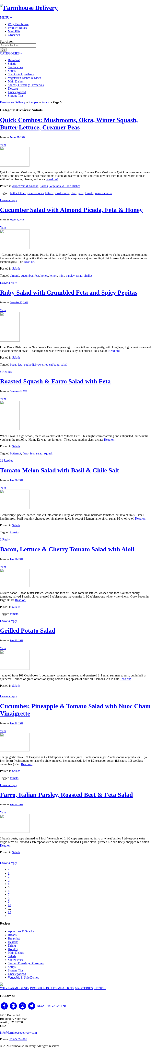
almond (14, 275)
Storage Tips (15, 95)
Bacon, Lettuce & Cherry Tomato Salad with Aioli (67, 549)
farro (26, 453)
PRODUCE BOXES (43, 988)
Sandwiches (15, 67)
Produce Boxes (17, 27)
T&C (64, 1005)
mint (61, 275)
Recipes (33, 102)
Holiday (13, 949)
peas (80, 193)
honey (44, 275)
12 (9, 912)
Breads (12, 935)
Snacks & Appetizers (21, 74)
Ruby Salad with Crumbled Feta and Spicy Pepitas (68, 292)
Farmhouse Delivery (12, 102)
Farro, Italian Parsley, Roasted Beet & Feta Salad (66, 794)
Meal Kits (14, 31)
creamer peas (36, 193)
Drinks (12, 945)
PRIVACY (53, 1005)
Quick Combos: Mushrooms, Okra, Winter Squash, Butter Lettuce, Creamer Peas (69, 123)
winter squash (103, 193)
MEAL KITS (65, 988)
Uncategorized (17, 92)
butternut (15, 453)
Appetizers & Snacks (25, 186)
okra (73, 193)
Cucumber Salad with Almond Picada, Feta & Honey (71, 209)
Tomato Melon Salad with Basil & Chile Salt (59, 470)
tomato (89, 193)
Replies (6, 371)
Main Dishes (16, 81)
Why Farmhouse (18, 24)
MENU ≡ (6, 17)
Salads (12, 63)
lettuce (49, 193)
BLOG (41, 1005)
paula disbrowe (33, 364)
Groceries (14, 35)
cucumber (27, 275)
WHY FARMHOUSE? (14, 988)
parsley (70, 275)
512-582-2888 (18, 1039)
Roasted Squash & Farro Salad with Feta (55, 381)
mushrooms (62, 193)
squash (48, 453)
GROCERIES (84, 988)
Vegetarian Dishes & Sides (24, 78)
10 (9, 905)
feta (36, 275)
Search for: (7, 41)
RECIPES (100, 988)
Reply (5, 539)
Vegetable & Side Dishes (64, 186)
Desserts (13, 88)
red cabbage (51, 364)
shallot (88, 275)
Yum (3, 145)
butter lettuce (18, 193)
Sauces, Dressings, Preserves (26, 85)
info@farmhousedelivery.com (18, 1032)
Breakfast (14, 60)
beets (13, 364)
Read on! (52, 179)
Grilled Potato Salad (27, 630)
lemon (53, 275)
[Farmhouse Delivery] (29, 7)
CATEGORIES (11, 53)
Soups (12, 70)
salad (79, 275)
